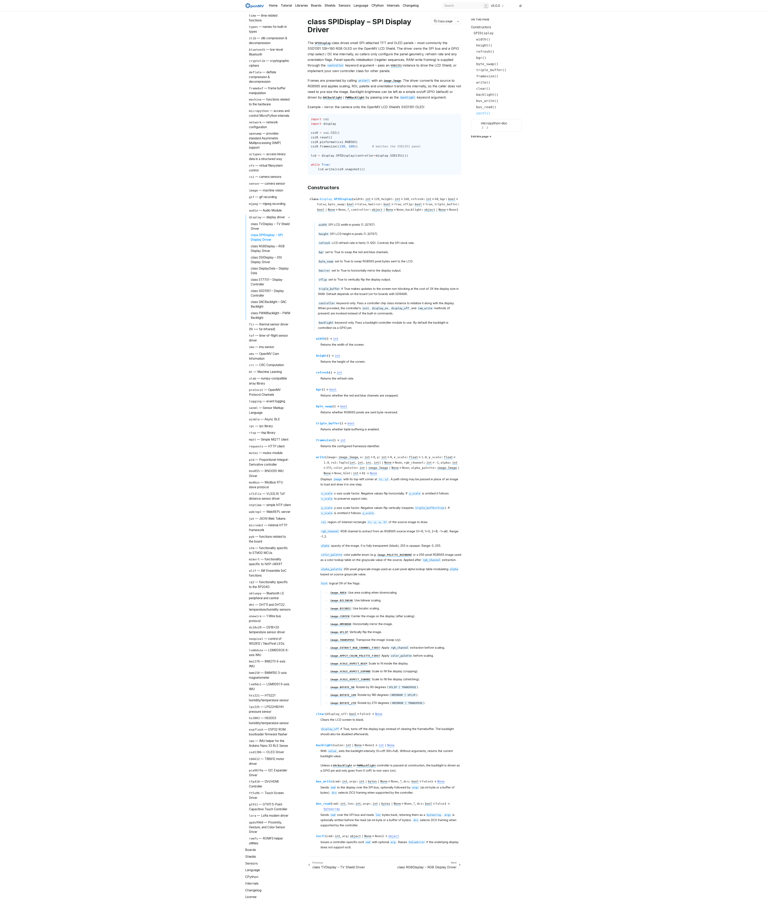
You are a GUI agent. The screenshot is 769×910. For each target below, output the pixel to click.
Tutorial (286, 5)
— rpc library (261, 426)
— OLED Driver (266, 752)
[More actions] (458, 21)
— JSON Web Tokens (267, 518)
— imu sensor (261, 347)
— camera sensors (265, 177)
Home (273, 5)
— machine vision (266, 190)
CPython (377, 5)
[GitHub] (512, 5)
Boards (316, 5)
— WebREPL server (269, 512)
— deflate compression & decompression (262, 77)
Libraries (301, 5)
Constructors (481, 27)
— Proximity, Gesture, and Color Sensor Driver (267, 827)
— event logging (267, 401)
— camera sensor (267, 183)
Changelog (411, 5)
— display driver (267, 217)
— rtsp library (262, 433)
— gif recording (263, 197)
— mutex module (266, 453)
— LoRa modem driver (268, 815)
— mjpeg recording (267, 204)
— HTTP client (267, 446)
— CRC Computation (266, 365)
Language (361, 5)
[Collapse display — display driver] (289, 217)
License (251, 897)
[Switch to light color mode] (520, 5)
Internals (393, 5)
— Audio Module (265, 210)
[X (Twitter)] (515, 5)
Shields (330, 5)
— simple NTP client (270, 505)
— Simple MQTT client (268, 439)
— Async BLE (264, 419)
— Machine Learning (265, 372)
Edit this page (479, 136)
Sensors (344, 5)
